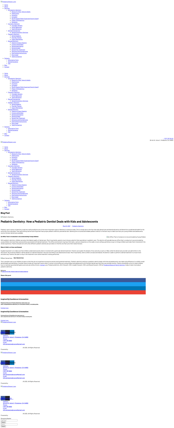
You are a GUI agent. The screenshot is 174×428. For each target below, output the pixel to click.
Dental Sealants (16, 36)
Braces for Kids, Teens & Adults (21, 12)
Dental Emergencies (14, 30)
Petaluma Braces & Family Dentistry (114, 265)
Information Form (13, 60)
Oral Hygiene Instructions (19, 53)
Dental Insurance (13, 62)
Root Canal (15, 55)
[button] (87, 70)
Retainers (14, 22)
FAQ (9, 63)
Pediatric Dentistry (13, 34)
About (6, 6)
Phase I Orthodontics (18, 20)
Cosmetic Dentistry (14, 24)
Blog (5, 65)
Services (7, 8)
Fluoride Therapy (17, 37)
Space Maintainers (17, 39)
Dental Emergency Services (20, 32)
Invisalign (14, 17)
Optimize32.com (14, 349)
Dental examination (17, 46)
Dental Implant (16, 48)
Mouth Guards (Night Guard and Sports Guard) (25, 18)
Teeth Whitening (16, 29)
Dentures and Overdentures (20, 51)
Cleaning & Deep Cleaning (19, 43)
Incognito (14, 15)
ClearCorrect (15, 13)
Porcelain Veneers (17, 25)
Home (6, 5)
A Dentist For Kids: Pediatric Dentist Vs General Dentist (15, 271)
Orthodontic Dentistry (14, 10)
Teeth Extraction (17, 56)
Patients (7, 58)
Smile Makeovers (17, 27)
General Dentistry (13, 41)
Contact (6, 67)
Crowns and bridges (17, 44)
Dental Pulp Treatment (18, 49)
